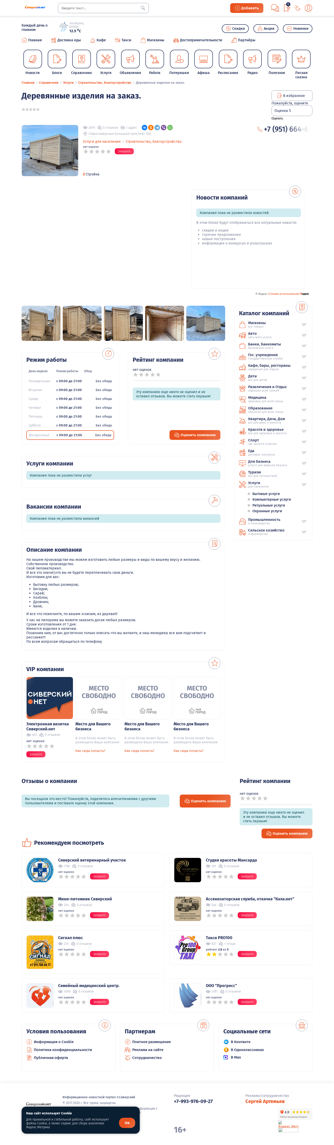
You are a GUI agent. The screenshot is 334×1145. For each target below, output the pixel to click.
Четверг (35, 408)
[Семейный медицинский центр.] (40, 995)
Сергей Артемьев (265, 1101)
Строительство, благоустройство (154, 141)
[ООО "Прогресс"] (187, 995)
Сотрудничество (147, 1057)
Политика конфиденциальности (63, 1049)
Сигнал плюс (70, 937)
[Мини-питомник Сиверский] (40, 909)
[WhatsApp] (170, 127)
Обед (88, 371)
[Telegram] (157, 127)
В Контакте (240, 1041)
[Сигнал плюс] (40, 952)
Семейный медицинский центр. (89, 985)
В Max (236, 1057)
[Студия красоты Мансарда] (187, 870)
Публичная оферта (51, 1057)
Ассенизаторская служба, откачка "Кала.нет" (250, 898)
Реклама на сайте (147, 1049)
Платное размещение (151, 1041)
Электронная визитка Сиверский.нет (47, 726)
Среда (33, 399)
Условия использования (283, 293)
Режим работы (67, 371)
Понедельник (39, 381)
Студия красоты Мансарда (231, 860)
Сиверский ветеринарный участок (92, 860)
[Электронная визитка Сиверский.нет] (49, 698)
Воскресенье (39, 435)
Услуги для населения (102, 141)
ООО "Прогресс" (221, 985)
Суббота (35, 425)
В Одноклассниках (247, 1049)
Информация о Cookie (54, 1041)
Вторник (35, 390)
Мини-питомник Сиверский (85, 898)
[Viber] (163, 127)
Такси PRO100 (219, 937)
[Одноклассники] (151, 127)
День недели (38, 371)
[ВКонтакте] (144, 127)
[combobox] (103, 8)
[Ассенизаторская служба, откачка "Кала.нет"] (187, 909)
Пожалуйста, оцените (290, 103)
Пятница (35, 416)
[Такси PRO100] (187, 948)
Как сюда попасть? (90, 751)
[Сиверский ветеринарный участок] (40, 870)
